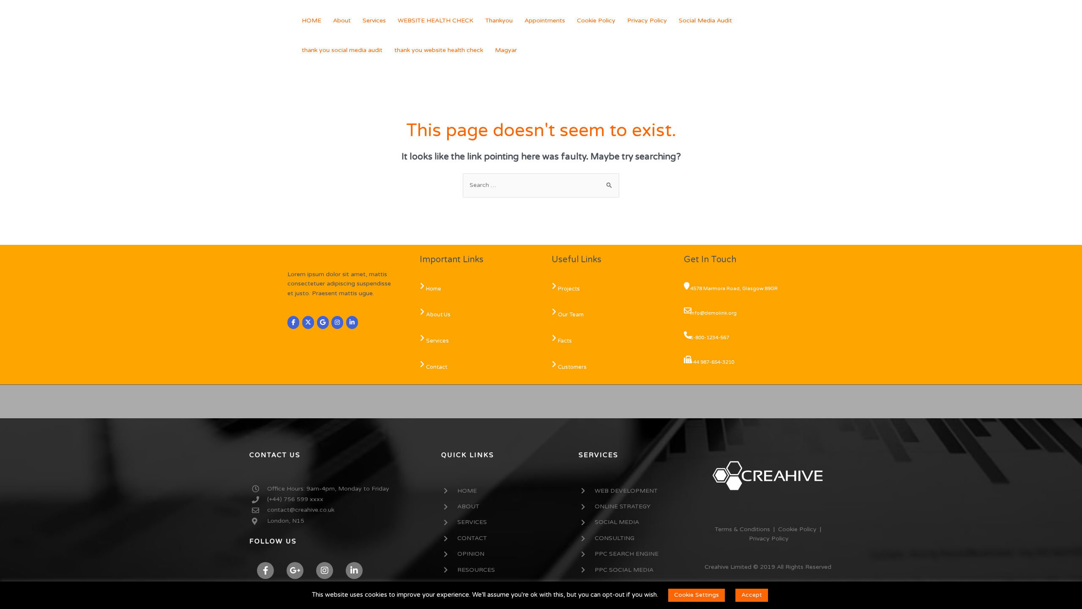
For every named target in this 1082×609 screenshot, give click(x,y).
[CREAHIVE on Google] (323, 322)
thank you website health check (438, 50)
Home (433, 288)
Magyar (506, 50)
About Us (438, 314)
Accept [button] (751, 594)
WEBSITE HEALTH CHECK (435, 20)
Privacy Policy (647, 20)
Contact (436, 367)
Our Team (571, 314)
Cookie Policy (596, 20)
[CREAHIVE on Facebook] (293, 322)
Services (374, 20)
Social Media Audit (705, 20)
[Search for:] (541, 185)
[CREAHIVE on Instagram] (337, 322)
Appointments (545, 20)
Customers (572, 367)
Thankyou (499, 20)
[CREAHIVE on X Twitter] (308, 322)
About (342, 20)
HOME (311, 20)
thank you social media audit (342, 50)
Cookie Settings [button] (696, 594)
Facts (565, 340)
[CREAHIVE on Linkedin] (352, 322)
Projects (569, 288)
